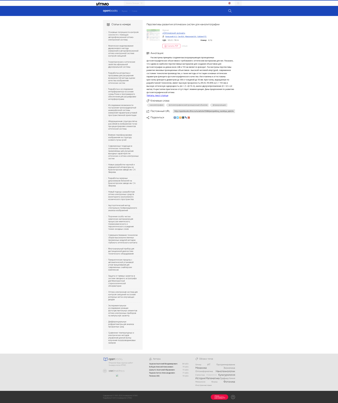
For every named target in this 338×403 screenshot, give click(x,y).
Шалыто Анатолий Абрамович (162, 370)
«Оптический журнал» (173, 33)
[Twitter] (177, 117)
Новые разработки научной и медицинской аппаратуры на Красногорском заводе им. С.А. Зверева (122, 168)
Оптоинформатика (204, 371)
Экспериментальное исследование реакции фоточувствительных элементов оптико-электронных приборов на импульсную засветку (122, 310)
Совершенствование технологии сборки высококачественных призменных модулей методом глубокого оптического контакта (123, 239)
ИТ (208, 365)
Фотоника (229, 382)
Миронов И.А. (190, 36)
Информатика (211, 375)
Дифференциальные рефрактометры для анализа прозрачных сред (121, 324)
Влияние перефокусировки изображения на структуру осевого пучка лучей (120, 137)
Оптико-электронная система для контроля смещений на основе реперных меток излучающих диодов (123, 296)
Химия (232, 378)
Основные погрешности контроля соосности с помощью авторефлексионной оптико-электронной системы (123, 36)
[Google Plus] (188, 117)
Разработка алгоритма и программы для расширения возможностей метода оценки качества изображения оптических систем (121, 78)
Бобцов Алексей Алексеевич (161, 367)
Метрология (200, 382)
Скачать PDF (172, 46)
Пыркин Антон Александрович (162, 373)
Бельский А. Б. (171, 36)
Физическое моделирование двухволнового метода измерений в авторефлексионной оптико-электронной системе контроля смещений (123, 50)
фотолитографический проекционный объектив (188, 105)
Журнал (125, 11)
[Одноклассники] (180, 117)
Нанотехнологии (225, 371)
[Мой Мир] (183, 117)
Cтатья (134, 11)
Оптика (198, 365)
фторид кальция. (219, 105)
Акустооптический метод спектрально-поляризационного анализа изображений (122, 208)
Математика (213, 378)
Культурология (226, 375)
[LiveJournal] (186, 117)
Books (110, 10)
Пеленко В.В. (154, 376)
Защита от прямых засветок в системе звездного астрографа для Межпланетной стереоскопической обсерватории (122, 281)
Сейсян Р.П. (202, 36)
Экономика (229, 368)
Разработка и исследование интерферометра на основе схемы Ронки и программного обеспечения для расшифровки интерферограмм (122, 94)
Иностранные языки (203, 385)
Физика (214, 382)
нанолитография (156, 105)
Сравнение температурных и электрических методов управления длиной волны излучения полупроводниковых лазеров (122, 337)
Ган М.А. (181, 36)
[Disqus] (191, 156)
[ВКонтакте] (174, 117)
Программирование (225, 365)
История (200, 378)
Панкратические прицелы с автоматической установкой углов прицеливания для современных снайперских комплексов (120, 264)
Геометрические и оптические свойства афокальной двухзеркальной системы (121, 64)
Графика (224, 378)
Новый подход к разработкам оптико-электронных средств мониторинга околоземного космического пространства (121, 195)
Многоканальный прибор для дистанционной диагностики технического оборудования (121, 251)
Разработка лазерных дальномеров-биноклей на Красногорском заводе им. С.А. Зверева (122, 182)
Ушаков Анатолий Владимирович (163, 364)
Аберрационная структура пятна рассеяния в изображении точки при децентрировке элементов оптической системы (122, 125)
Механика (201, 368)
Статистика (200, 375)
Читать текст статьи (157, 95)
